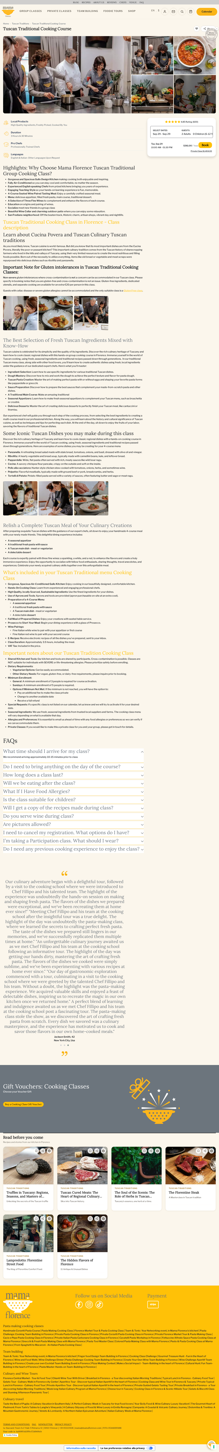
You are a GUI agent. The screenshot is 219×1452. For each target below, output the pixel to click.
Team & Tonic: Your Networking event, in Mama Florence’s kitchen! (161, 1330)
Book (205, 145)
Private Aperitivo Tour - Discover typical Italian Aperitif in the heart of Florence (90, 1385)
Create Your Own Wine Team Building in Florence (151, 1359)
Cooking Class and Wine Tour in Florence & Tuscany (167, 1381)
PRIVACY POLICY (63, 1424)
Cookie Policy (11, 1435)
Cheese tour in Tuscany (120, 1388)
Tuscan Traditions (20, 23)
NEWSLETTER (45, 1424)
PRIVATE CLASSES (59, 11)
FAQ (34, 1424)
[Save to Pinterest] (49, 1151)
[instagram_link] (89, 1304)
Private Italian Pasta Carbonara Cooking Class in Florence (86, 1337)
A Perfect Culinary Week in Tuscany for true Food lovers (102, 1403)
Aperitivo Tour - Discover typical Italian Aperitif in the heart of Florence (99, 1381)
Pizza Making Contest (103, 1363)
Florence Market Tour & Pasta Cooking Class (99, 1330)
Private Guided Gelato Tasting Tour (154, 1385)
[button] (61, 1045)
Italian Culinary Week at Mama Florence (130, 1410)
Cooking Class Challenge (143, 1356)
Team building (13, 1351)
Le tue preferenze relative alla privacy (123, 1448)
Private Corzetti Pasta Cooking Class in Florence (126, 1334)
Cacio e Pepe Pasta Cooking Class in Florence (28, 1337)
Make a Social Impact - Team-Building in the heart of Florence (150, 1363)
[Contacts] (173, 11)
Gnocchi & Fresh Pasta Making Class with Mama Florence (53, 1341)
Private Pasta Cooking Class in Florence (77, 1334)
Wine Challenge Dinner (51, 1359)
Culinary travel (13, 1399)
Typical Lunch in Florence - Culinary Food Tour (188, 1378)
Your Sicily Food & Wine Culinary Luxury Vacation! (161, 1403)
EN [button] (152, 10)
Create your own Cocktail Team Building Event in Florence (58, 1363)
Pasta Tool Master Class (100, 1341)
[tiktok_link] (99, 1304)
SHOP (132, 11)
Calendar (207, 11)
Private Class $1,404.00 (201, 151)
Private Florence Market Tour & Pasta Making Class (183, 1334)
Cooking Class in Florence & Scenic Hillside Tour (161, 1388)
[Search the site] (182, 11)
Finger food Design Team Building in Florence (103, 1356)
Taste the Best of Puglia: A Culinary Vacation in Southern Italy (36, 1403)
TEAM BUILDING (87, 11)
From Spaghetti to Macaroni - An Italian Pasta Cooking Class (47, 1345)
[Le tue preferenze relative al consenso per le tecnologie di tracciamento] (214, 1447)
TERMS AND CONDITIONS (16, 1424)
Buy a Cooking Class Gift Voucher (23, 1104)
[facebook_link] (79, 1304)
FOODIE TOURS (113, 11)
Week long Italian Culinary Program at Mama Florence (76, 1388)
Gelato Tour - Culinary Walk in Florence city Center (30, 1381)
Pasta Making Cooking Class (57, 1330)
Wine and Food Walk (25, 1359)
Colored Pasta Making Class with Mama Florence (142, 1341)
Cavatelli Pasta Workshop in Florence (140, 1337)
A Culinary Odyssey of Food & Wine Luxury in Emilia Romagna (97, 1407)
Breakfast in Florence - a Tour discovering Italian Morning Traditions (123, 1378)
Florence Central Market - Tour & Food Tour (27, 1378)
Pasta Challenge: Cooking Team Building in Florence (93, 1359)
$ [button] (158, 10)
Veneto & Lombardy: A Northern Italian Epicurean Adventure (72, 1410)
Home (6, 23)
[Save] (36, 1151)
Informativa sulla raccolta (81, 1448)
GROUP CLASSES (31, 11)
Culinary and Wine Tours (20, 1373)
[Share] (42, 1151)
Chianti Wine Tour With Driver (68, 1378)
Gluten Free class (133, 290)
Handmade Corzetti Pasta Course (21, 1330)
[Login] (164, 11)
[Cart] (190, 11)
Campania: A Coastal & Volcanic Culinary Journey (160, 1407)
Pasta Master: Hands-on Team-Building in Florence (67, 1367)
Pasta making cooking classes (23, 1326)
